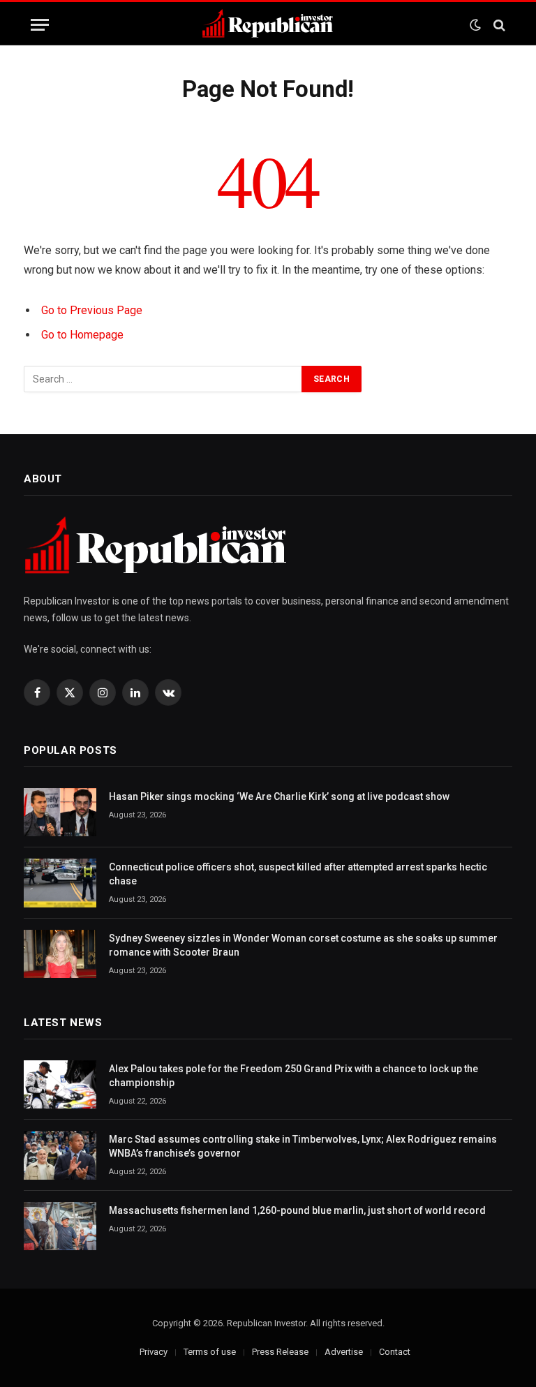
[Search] (498, 24)
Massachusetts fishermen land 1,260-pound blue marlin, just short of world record (297, 1210)
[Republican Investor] (268, 24)
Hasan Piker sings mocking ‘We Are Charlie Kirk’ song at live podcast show (279, 796)
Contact (394, 1352)
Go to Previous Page (91, 310)
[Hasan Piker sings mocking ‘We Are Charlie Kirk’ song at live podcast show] (60, 812)
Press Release (280, 1352)
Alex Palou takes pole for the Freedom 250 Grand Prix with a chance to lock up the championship (293, 1075)
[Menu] (40, 24)
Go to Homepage (82, 334)
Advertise (344, 1352)
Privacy (154, 1352)
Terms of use (210, 1352)
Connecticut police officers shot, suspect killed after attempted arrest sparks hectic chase (298, 874)
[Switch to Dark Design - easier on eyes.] (475, 25)
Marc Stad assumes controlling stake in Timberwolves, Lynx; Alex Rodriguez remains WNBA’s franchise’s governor (303, 1146)
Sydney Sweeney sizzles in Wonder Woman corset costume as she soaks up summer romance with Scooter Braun (303, 945)
